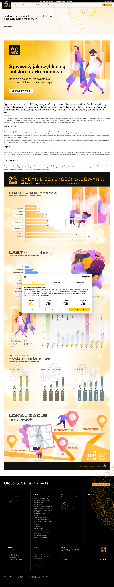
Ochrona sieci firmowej (40, 535)
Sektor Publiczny (65, 507)
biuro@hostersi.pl (65, 553)
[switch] (48, 304)
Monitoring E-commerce (40, 537)
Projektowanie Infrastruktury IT (42, 500)
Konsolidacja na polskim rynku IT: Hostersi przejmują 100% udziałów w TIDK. (57, 1)
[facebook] (105, 559)
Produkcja (63, 501)
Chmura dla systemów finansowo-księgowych (43, 532)
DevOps (36, 515)
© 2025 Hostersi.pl (8, 581)
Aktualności (11, 550)
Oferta (24, 5)
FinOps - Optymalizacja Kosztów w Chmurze (43, 522)
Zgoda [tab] (34, 282)
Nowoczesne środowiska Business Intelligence (43, 511)
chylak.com (84, 152)
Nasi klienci (90, 501)
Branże (29, 5)
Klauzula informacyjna (40, 564)
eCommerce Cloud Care (40, 530)
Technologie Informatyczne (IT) (69, 497)
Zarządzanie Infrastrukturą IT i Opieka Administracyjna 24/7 (42, 497)
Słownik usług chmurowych (15, 559)
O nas (49, 5)
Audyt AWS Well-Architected (41, 519)
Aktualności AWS (12, 557)
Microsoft (10, 499)
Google (38, 120)
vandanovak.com (15, 154)
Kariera (36, 552)
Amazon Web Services (13, 497)
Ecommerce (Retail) (66, 499)
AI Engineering (38, 504)
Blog (9, 552)
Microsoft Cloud (38, 528)
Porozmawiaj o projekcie (102, 484)
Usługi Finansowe (65, 503)
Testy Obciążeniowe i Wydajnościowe (40, 525)
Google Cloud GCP (13, 501)
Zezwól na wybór (57, 310)
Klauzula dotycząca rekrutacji (41, 560)
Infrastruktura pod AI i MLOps (41, 508)
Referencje (90, 499)
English (108, 1)
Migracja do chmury (39, 502)
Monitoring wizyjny (39, 558)
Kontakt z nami (64, 559)
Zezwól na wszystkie (79, 310)
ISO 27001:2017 (38, 566)
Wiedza (44, 5)
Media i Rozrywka (65, 505)
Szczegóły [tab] (57, 282)
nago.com (59, 154)
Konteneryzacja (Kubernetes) (42, 513)
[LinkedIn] (100, 559)
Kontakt (108, 5)
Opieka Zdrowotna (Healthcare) (69, 509)
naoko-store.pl (8, 156)
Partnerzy (17, 5)
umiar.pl (25, 152)
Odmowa (34, 310)
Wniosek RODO (38, 562)
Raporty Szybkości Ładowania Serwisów (13, 554)
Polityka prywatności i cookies (42, 556)
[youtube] (103, 559)
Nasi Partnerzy (38, 554)
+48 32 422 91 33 (70, 550)
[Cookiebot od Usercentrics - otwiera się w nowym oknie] (83, 277)
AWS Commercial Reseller (41, 517)
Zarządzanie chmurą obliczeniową (43, 506)
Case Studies (36, 5)
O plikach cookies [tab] (80, 282)
